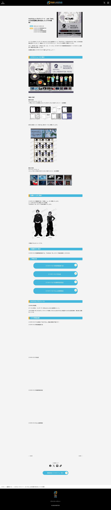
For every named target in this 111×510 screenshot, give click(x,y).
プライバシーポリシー (55, 501)
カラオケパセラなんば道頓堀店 (54, 291)
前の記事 (31, 455)
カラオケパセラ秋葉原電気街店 (54, 282)
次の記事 (80, 455)
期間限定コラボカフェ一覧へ (55, 473)
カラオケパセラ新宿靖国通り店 (54, 266)
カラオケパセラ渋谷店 (54, 274)
